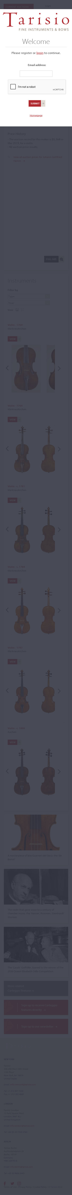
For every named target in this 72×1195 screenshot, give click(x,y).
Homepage (36, 115)
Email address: (37, 65)
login (39, 53)
